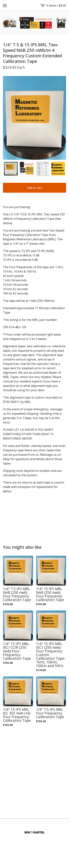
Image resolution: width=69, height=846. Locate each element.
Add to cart (34, 188)
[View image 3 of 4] (42, 168)
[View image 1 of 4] (11, 168)
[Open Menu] (4, 5)
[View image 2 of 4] (26, 168)
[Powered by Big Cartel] (35, 832)
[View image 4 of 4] (58, 168)
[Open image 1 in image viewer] (34, 118)
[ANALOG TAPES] (34, 23)
